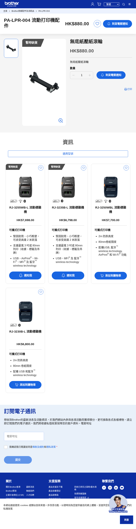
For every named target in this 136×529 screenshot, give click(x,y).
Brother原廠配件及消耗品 (23, 11)
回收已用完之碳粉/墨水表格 (85, 488)
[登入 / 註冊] (93, 4)
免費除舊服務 (80, 494)
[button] (118, 503)
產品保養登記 (55, 491)
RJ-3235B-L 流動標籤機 (68, 207)
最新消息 (30, 487)
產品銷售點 (54, 495)
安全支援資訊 (80, 498)
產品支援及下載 (56, 487)
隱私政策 (51, 446)
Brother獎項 (11, 491)
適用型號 (68, 153)
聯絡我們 (30, 491)
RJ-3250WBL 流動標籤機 (110, 209)
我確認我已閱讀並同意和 (33, 446)
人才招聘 (30, 495)
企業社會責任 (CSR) (15, 495)
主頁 (5, 11)
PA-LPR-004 (44, 11)
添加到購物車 (113, 275)
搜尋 (123, 4)
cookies (24, 505)
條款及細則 (38, 446)
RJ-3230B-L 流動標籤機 (25, 331)
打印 (129, 89)
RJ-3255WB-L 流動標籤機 (25, 209)
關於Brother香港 (13, 487)
